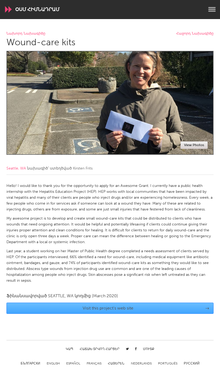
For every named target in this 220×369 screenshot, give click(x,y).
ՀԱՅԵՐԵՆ (116, 363)
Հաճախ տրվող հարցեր (99, 349)
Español (73, 363)
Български (30, 363)
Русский (192, 363)
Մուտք (148, 349)
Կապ (69, 349)
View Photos (194, 145)
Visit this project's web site (146, 308)
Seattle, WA (16, 168)
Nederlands (141, 363)
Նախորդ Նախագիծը (25, 33)
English (53, 363)
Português (167, 363)
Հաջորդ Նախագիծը (195, 33)
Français (94, 363)
